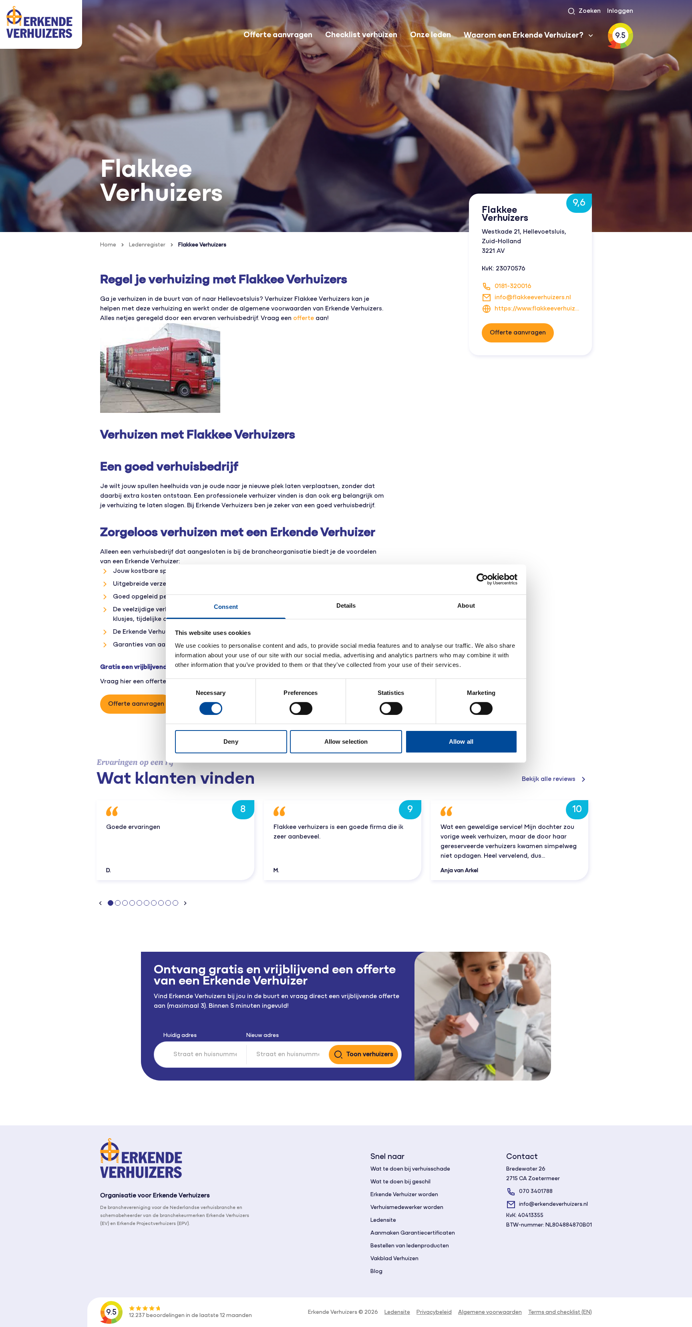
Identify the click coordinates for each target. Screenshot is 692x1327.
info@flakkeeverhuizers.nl (533, 297)
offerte (303, 318)
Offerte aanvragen (277, 35)
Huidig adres (180, 1036)
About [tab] (466, 605)
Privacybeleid (434, 1312)
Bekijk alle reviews (548, 779)
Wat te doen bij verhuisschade (410, 1169)
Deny (230, 741)
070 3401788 (536, 1192)
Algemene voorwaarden (490, 1312)
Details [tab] (346, 605)
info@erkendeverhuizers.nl (553, 1204)
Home (108, 245)
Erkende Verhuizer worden (404, 1195)
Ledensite (383, 1220)
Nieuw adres (262, 1036)
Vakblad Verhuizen (394, 1259)
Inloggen (620, 11)
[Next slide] (185, 903)
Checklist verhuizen (361, 35)
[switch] (301, 708)
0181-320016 (513, 286)
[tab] (110, 903)
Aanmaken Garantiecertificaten (412, 1233)
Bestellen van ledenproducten (409, 1246)
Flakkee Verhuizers (202, 245)
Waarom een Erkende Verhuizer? (523, 36)
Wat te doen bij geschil (400, 1182)
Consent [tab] (226, 606)
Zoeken (590, 11)
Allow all (461, 741)
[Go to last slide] (100, 903)
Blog (376, 1272)
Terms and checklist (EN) (560, 1312)
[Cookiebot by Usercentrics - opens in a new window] (482, 579)
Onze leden (430, 35)
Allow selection (346, 741)
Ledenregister (147, 245)
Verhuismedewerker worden (406, 1208)
